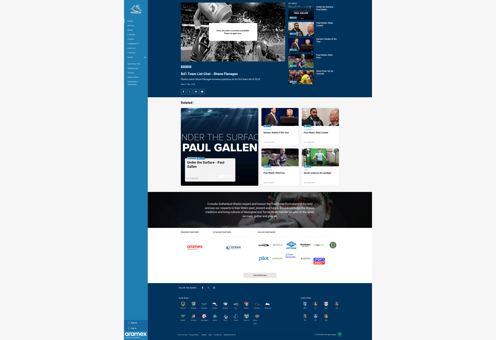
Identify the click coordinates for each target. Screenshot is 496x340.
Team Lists (186, 67)
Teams (131, 39)
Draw (130, 30)
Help (210, 335)
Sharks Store (133, 77)
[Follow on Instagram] (214, 287)
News (130, 21)
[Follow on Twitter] (208, 287)
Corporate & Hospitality (133, 82)
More (130, 57)
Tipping (132, 53)
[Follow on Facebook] (203, 287)
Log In (134, 328)
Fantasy (132, 48)
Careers (204, 335)
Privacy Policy (193, 335)
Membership (133, 68)
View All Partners (260, 275)
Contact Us (218, 335)
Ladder (131, 35)
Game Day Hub (134, 64)
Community (134, 44)
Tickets (131, 73)
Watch (131, 26)
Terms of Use (182, 335)
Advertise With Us (230, 335)
